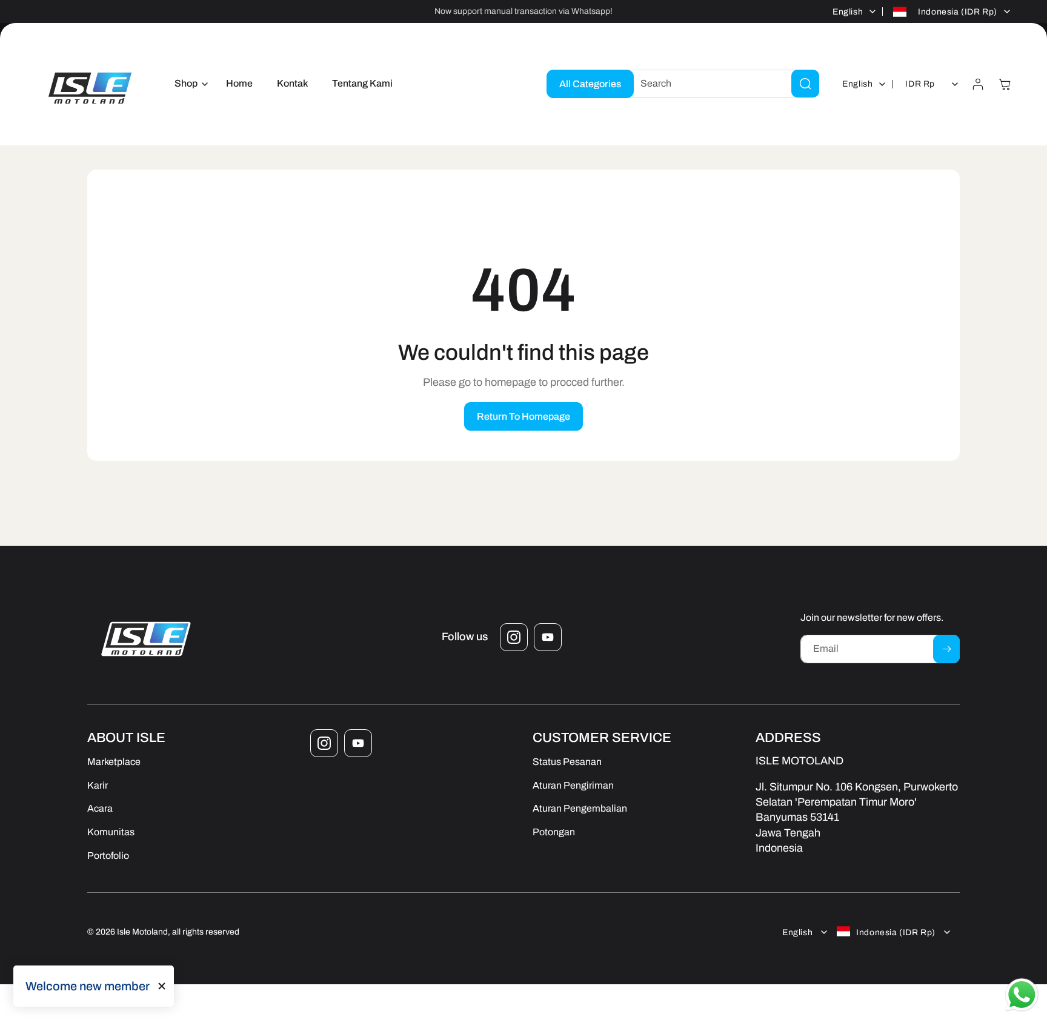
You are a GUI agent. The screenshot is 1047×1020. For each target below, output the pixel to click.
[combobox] (720, 83)
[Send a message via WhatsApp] (1022, 995)
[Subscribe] (946, 649)
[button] (188, 84)
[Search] (805, 84)
